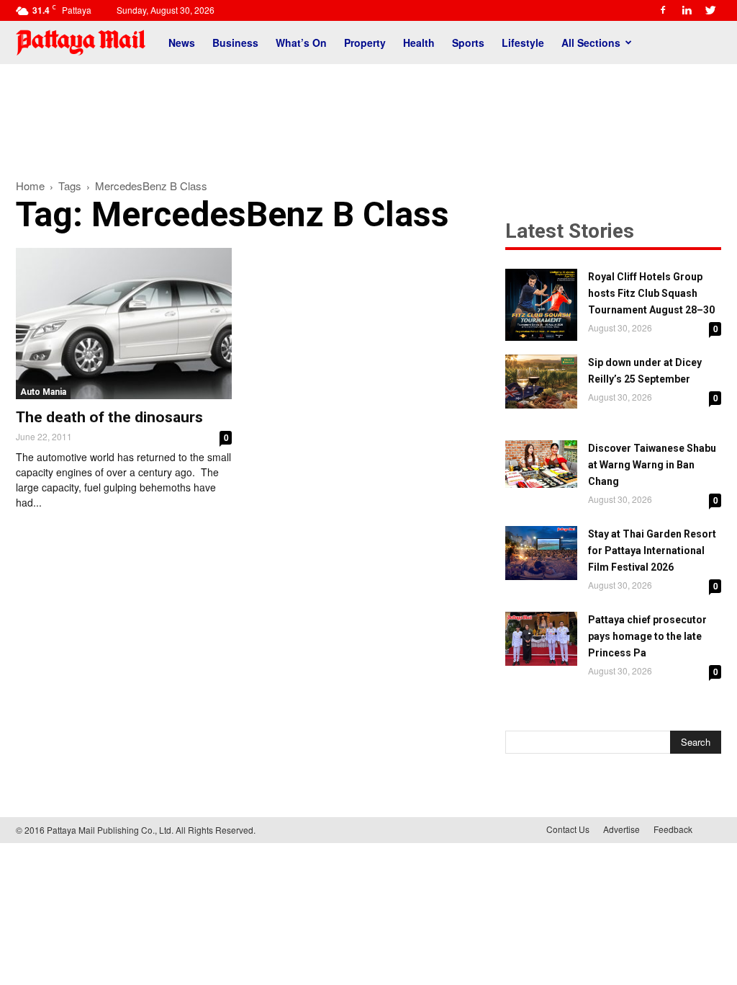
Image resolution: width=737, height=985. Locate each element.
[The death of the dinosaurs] (124, 323)
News (181, 42)
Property (365, 42)
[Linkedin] (686, 10)
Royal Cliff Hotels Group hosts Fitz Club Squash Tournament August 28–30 (651, 293)
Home (30, 185)
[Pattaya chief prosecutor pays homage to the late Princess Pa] (541, 639)
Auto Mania (43, 392)
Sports (468, 42)
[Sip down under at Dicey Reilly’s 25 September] (541, 382)
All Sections (590, 42)
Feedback (673, 829)
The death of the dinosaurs (109, 417)
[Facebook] (663, 10)
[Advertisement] (368, 113)
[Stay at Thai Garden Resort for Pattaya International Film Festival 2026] (541, 553)
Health (419, 42)
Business (235, 42)
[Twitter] (710, 10)
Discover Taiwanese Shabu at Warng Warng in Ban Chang (652, 464)
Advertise (621, 829)
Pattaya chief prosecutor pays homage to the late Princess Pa (647, 636)
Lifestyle (523, 42)
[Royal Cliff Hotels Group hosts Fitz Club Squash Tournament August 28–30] (541, 305)
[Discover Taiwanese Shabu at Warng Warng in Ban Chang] (541, 464)
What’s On (301, 42)
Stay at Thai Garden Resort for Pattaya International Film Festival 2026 (652, 550)
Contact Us (567, 829)
